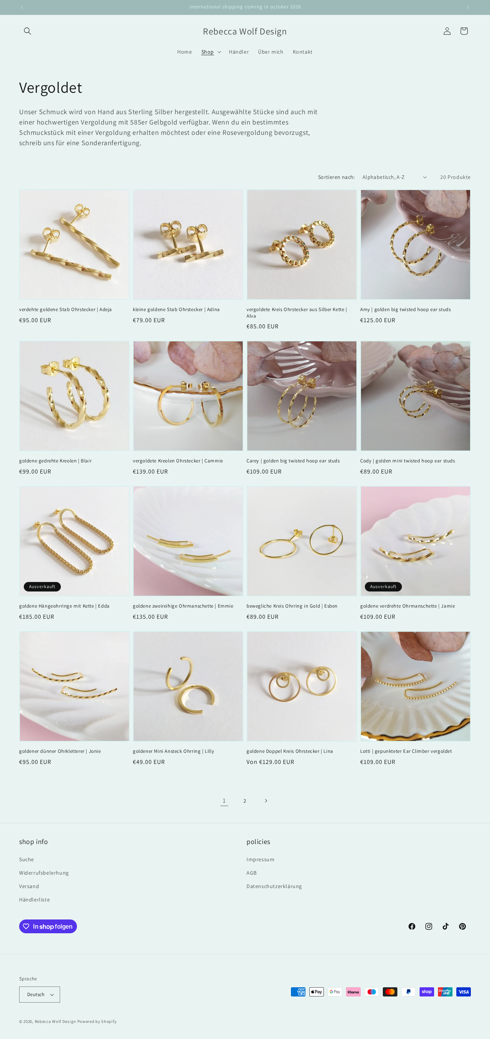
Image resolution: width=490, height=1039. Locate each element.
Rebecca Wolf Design (55, 1021)
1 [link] (224, 800)
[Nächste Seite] (265, 800)
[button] (27, 31)
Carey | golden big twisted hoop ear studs (293, 461)
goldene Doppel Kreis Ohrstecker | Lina (290, 751)
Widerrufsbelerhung (44, 872)
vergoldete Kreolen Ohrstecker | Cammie (178, 461)
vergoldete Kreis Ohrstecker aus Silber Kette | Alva (297, 312)
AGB (252, 872)
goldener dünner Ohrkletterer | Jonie (60, 751)
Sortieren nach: (336, 177)
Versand (29, 886)
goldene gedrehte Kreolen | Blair (55, 461)
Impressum (260, 859)
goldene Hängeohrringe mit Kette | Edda (64, 606)
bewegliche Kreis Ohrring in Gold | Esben (292, 606)
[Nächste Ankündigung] (468, 7)
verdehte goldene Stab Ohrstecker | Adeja (65, 309)
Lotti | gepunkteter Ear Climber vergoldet (406, 751)
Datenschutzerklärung (274, 886)
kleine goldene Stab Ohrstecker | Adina (176, 309)
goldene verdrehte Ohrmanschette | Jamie (407, 606)
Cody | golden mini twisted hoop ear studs (407, 461)
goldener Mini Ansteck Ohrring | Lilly (173, 751)
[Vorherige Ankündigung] (21, 7)
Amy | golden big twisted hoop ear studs (405, 309)
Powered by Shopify (97, 1021)
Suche (26, 859)
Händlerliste (34, 899)
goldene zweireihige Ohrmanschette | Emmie (183, 606)
